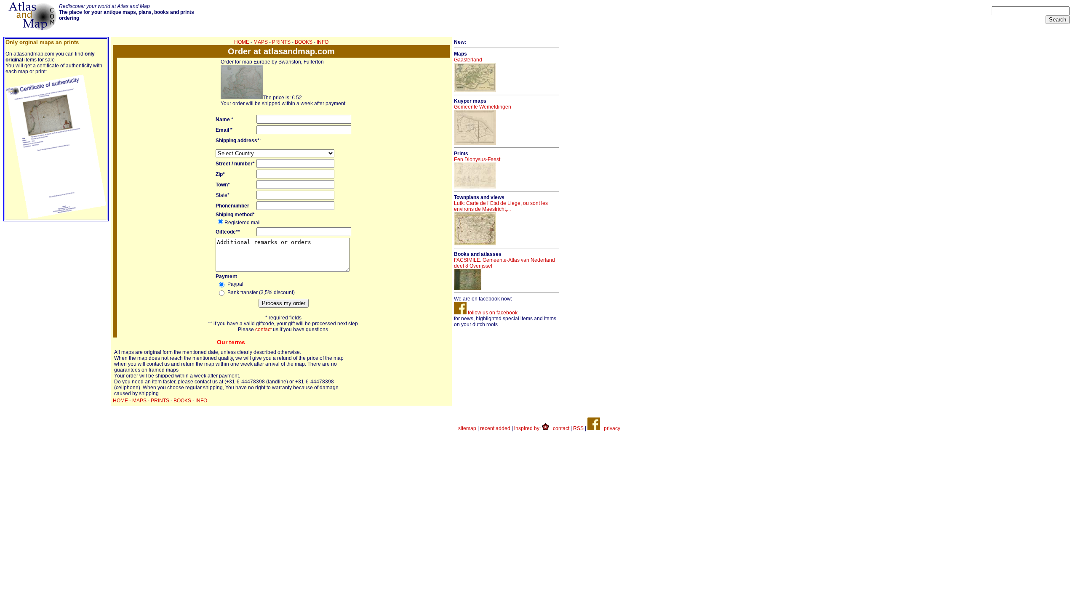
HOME (241, 42)
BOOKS (303, 42)
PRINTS (281, 42)
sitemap (467, 428)
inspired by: (528, 428)
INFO (322, 42)
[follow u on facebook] (593, 428)
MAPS (260, 42)
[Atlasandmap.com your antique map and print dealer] (33, 29)
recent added (495, 428)
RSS (578, 428)
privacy (612, 428)
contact (263, 329)
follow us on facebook (492, 313)
